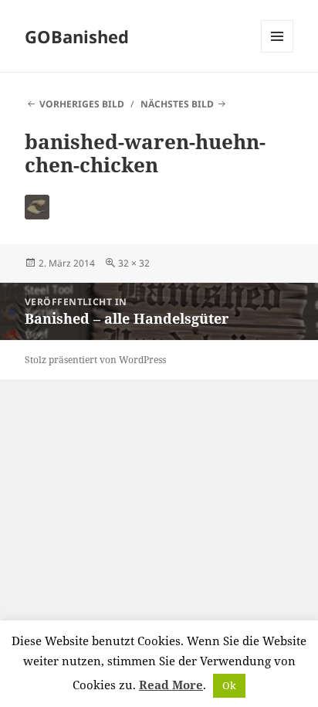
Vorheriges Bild (81, 103)
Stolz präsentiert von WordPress (95, 359)
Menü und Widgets (277, 52)
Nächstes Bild (177, 103)
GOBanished (77, 36)
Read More (171, 684)
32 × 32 (134, 263)
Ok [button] (229, 685)
